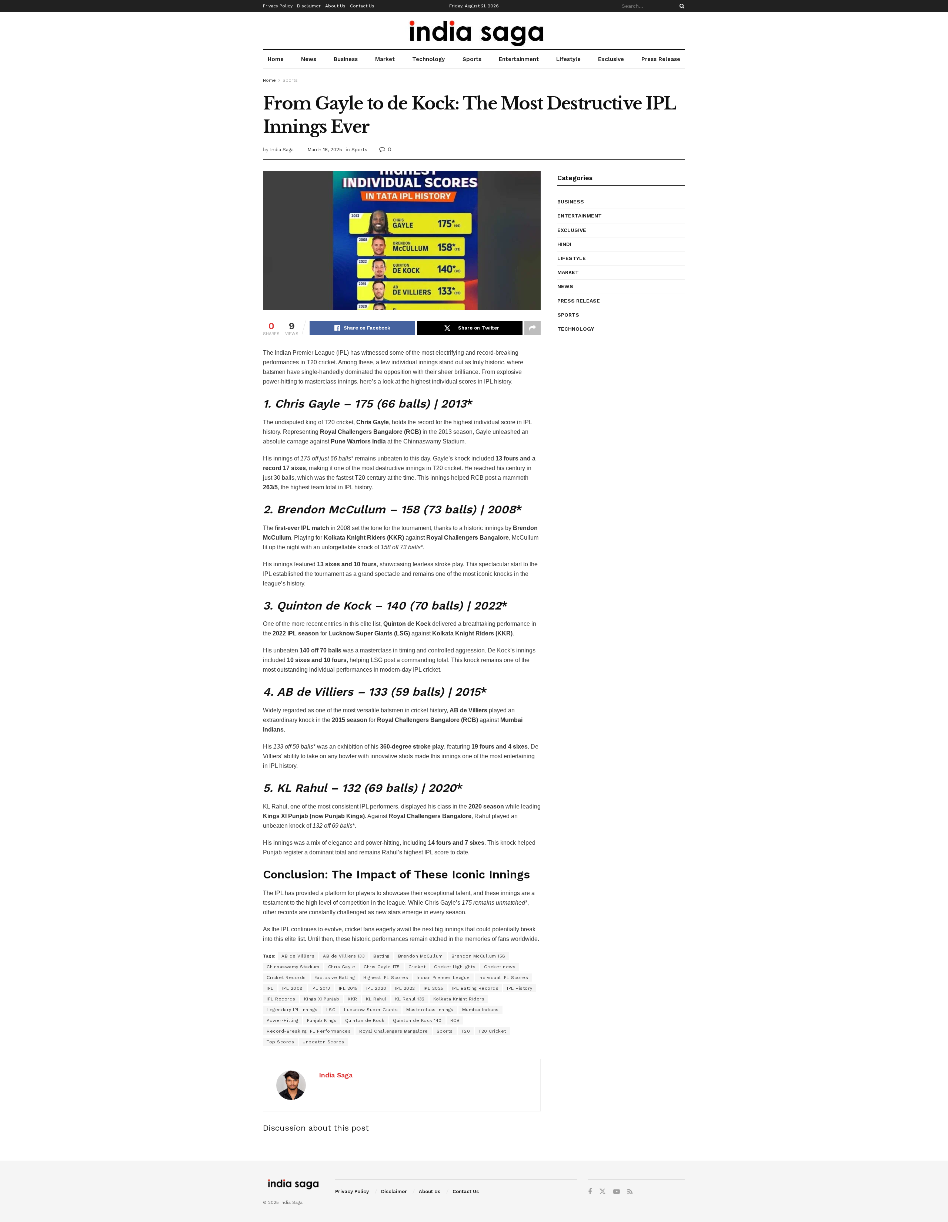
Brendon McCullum (420, 956)
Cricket (417, 966)
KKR (352, 999)
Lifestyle (568, 59)
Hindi (564, 244)
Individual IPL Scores (503, 977)
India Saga (282, 149)
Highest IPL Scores (385, 977)
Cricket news (499, 966)
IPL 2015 (348, 988)
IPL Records (281, 999)
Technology (428, 59)
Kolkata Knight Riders (459, 999)
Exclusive (611, 59)
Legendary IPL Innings (292, 1009)
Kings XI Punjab (322, 999)
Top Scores (280, 1041)
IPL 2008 (292, 988)
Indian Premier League (443, 977)
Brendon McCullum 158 (478, 956)
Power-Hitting (282, 1020)
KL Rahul (376, 999)
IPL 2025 (434, 988)
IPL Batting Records (475, 988)
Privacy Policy (278, 6)
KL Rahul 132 (410, 999)
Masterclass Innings (430, 1009)
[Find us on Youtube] (616, 1192)
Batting (381, 956)
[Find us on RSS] (629, 1192)
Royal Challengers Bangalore (393, 1031)
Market (385, 59)
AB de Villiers (297, 956)
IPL (270, 988)
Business (346, 59)
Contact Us (362, 6)
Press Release (660, 59)
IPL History (520, 988)
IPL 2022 (405, 988)
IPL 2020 (376, 988)
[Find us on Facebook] (590, 1192)
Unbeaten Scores (323, 1041)
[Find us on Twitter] (602, 1191)
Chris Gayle (342, 966)
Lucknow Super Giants (371, 1009)
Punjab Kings (322, 1020)
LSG (331, 1009)
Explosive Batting (334, 977)
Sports (472, 59)
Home (276, 59)
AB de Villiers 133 (344, 956)
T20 (465, 1031)
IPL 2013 (320, 988)
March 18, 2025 (324, 149)
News (308, 59)
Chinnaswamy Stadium (293, 966)
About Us (335, 6)
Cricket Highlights (454, 966)
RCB (455, 1020)
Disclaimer (309, 6)
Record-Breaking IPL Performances (309, 1031)
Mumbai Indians (480, 1009)
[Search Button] (680, 6)
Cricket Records (286, 977)
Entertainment (519, 59)
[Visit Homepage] (474, 30)
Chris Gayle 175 (382, 966)
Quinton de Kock (365, 1020)
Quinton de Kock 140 (417, 1020)
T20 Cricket (492, 1031)
